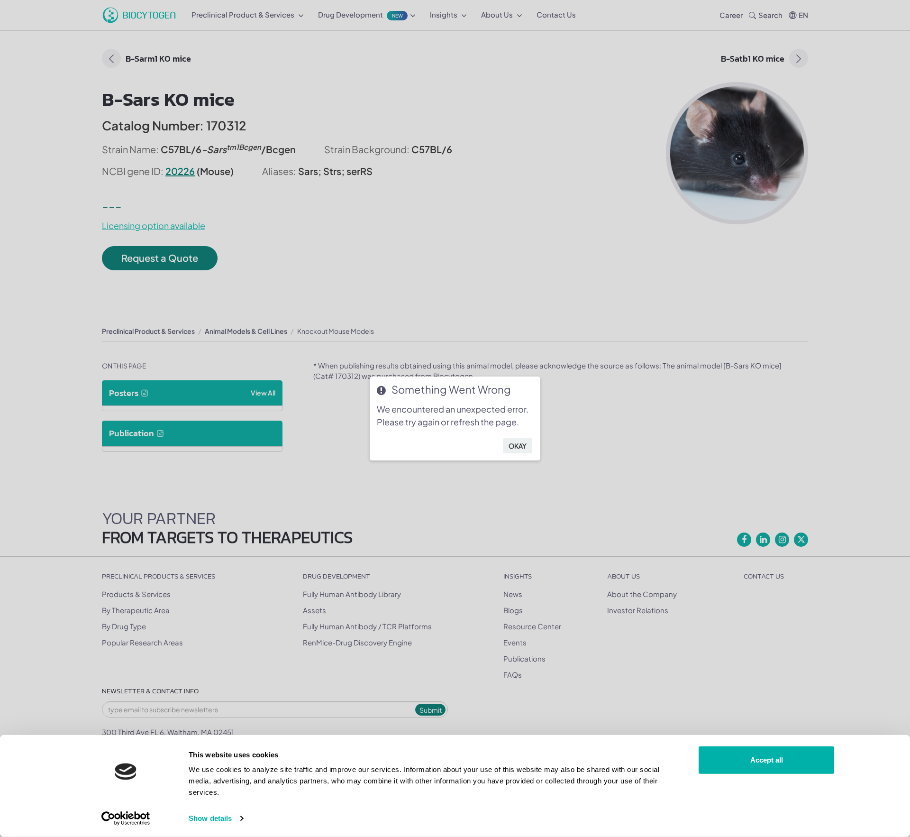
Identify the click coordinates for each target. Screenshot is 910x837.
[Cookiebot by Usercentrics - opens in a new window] (125, 818)
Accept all (766, 760)
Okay (518, 445)
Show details (210, 818)
